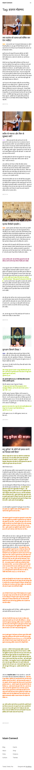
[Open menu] (31, 3)
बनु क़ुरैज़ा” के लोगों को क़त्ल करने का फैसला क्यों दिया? (15, 450)
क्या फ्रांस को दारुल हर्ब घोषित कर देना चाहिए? (16, 39)
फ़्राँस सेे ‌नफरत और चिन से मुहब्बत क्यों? (13, 135)
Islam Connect (7, 3)
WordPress (29, 766)
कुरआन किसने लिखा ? (11, 349)
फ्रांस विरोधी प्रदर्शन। (11, 224)
